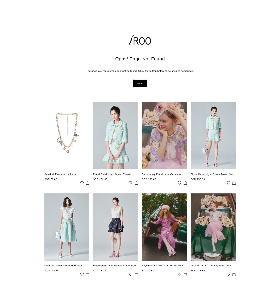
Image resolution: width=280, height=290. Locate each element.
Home (140, 83)
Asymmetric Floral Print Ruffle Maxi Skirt (163, 265)
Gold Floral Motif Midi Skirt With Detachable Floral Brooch (63, 265)
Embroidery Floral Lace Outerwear (162, 174)
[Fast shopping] (87, 183)
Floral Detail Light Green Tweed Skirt (212, 174)
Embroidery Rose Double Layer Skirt (114, 265)
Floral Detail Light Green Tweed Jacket (112, 174)
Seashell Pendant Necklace (60, 174)
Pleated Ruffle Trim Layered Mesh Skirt (211, 265)
